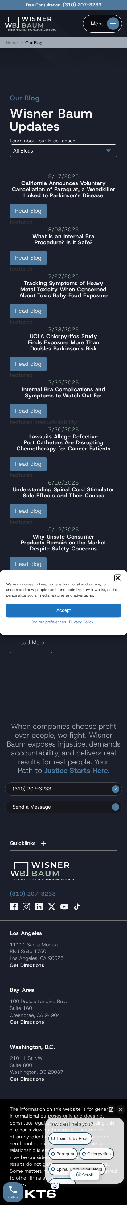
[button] (118, 578)
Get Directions (27, 965)
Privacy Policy (81, 622)
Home (12, 42)
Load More (31, 642)
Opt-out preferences (48, 622)
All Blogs (23, 150)
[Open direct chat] (111, 1109)
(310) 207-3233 (82, 4)
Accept (63, 610)
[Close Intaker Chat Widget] (120, 1109)
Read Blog (28, 210)
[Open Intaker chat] (55, 1186)
